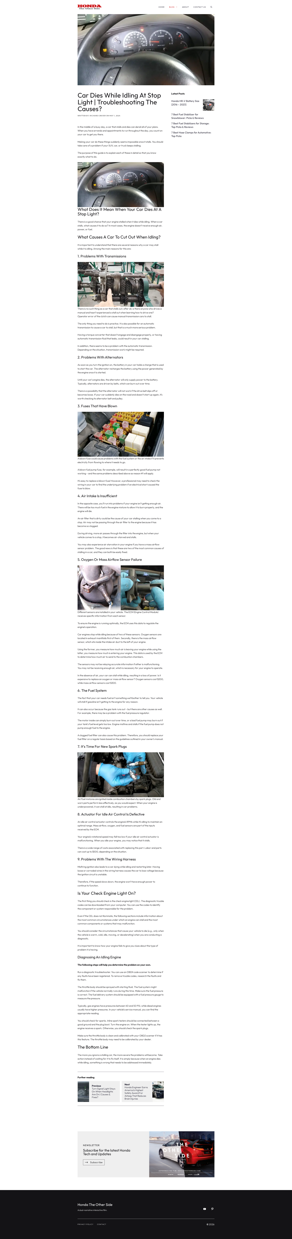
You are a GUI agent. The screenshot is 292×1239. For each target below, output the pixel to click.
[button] (211, 7)
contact (101, 1224)
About (185, 7)
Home (162, 7)
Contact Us (199, 7)
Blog (172, 7)
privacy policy (85, 1224)
